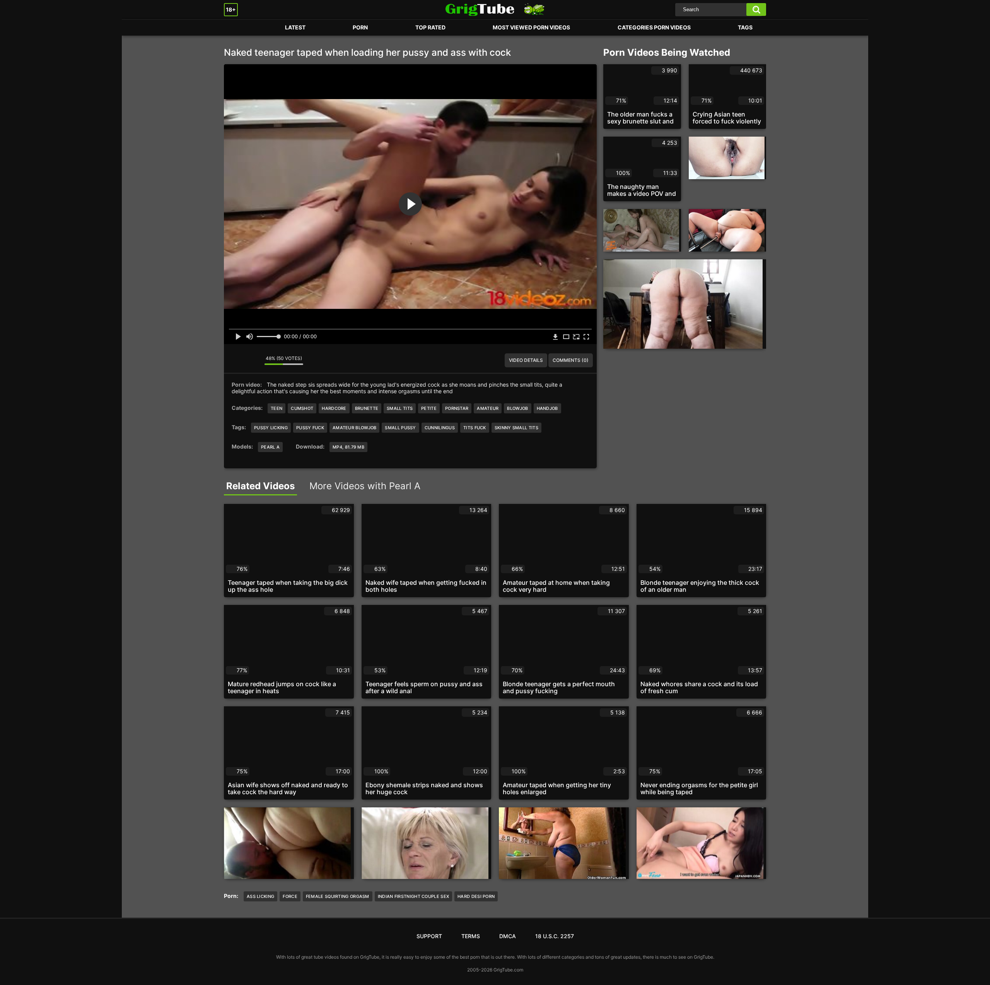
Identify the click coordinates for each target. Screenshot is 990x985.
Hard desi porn (476, 896)
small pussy (400, 427)
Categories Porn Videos (654, 27)
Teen (276, 408)
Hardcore (334, 408)
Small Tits (400, 408)
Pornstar (456, 408)
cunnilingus (440, 427)
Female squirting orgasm (337, 896)
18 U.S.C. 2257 (554, 936)
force (290, 896)
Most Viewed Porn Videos (531, 27)
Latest (295, 27)
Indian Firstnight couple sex (413, 896)
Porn (237, 28)
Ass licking (260, 896)
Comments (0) (571, 360)
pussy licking (271, 427)
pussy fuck (310, 427)
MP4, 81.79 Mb (348, 447)
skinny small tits (516, 427)
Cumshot (302, 408)
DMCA (507, 936)
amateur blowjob (355, 427)
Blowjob (517, 408)
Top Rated (430, 27)
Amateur (487, 408)
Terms (470, 936)
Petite (429, 408)
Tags (745, 27)
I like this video (235, 360)
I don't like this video (253, 360)
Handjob (547, 408)
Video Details (526, 360)
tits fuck (474, 427)
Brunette (366, 408)
